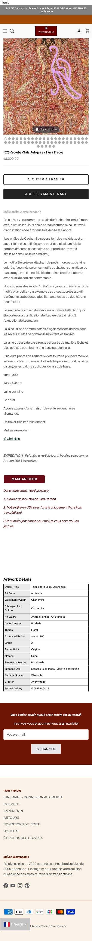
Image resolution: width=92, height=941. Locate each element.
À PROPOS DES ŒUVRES (23, 838)
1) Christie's (11, 438)
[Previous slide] (7, 84)
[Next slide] (84, 84)
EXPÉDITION (13, 810)
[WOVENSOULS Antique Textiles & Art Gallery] (46, 31)
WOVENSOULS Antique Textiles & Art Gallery (39, 926)
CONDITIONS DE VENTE (21, 824)
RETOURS (11, 817)
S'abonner (46, 748)
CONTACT (11, 831)
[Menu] (4, 31)
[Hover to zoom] (46, 86)
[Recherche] (14, 31)
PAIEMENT (11, 804)
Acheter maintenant (46, 194)
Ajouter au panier (45, 179)
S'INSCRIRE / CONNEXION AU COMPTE (33, 797)
